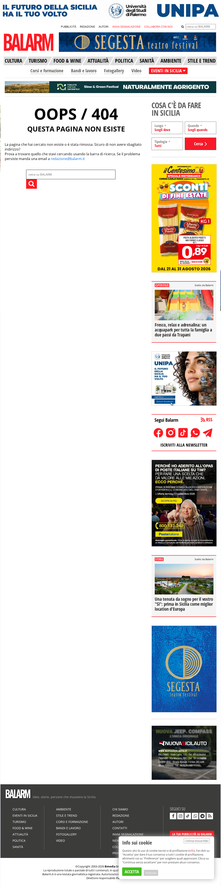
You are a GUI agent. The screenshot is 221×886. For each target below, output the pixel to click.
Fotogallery (114, 71)
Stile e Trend (66, 815)
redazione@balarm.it (68, 158)
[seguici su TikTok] (188, 816)
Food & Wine (23, 828)
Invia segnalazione (128, 834)
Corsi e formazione (46, 71)
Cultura (19, 809)
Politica (19, 840)
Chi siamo (120, 809)
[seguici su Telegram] (202, 816)
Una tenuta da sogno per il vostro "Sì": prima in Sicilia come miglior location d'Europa (184, 604)
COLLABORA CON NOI (158, 27)
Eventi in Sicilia (25, 815)
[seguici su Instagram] (180, 816)
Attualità (20, 834)
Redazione (120, 815)
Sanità (18, 847)
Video (136, 71)
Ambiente (63, 809)
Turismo (19, 822)
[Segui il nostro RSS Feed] (210, 816)
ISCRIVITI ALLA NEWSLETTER (183, 445)
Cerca (198, 144)
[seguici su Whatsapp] (195, 816)
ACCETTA (132, 872)
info (191, 851)
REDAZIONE (87, 27)
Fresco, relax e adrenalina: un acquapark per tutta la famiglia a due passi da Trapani (183, 330)
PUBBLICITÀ (68, 27)
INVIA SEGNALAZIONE (126, 27)
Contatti (119, 828)
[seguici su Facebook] (173, 816)
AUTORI (104, 27)
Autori (117, 822)
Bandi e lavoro (83, 71)
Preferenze (150, 873)
